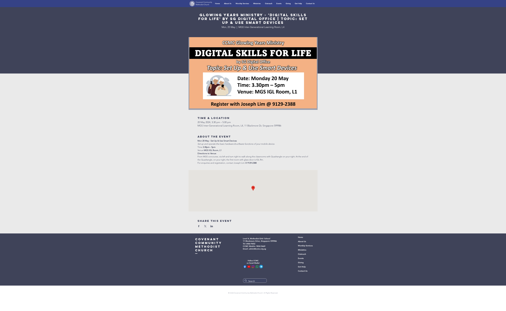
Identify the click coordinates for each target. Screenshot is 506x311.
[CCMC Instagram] (253, 266)
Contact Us (302, 271)
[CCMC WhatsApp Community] (257, 266)
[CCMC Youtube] (249, 266)
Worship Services (305, 245)
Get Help (302, 267)
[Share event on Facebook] (199, 226)
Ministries (302, 250)
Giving (301, 262)
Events (301, 258)
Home (300, 237)
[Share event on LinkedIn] (211, 226)
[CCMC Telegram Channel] (261, 266)
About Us (302, 241)
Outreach (302, 254)
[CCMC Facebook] (245, 266)
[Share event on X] (205, 226)
